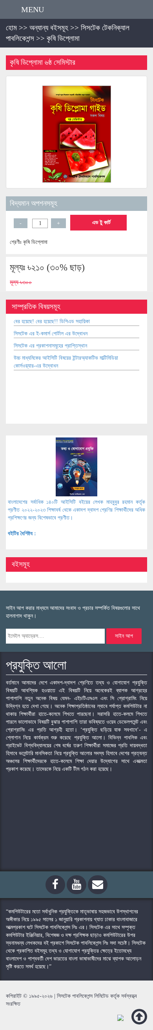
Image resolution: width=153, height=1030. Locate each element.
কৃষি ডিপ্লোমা (63, 38)
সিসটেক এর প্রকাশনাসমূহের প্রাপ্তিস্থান (50, 346)
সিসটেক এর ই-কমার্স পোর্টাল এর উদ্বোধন (50, 334)
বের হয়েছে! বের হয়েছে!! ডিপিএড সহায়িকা (52, 321)
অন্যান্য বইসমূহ (48, 28)
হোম (11, 28)
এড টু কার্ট (101, 222)
